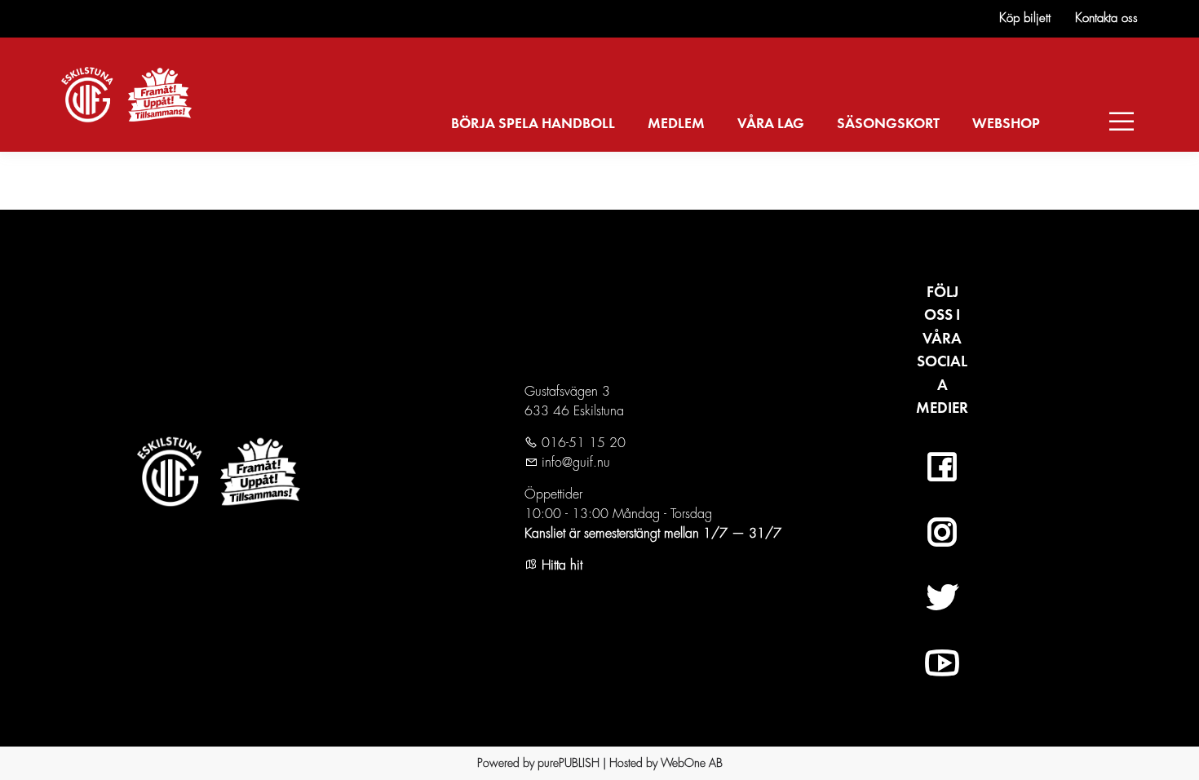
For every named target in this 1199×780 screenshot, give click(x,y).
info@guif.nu (574, 462)
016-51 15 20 (582, 443)
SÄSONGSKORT (888, 124)
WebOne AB (692, 763)
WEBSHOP (1006, 124)
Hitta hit (560, 565)
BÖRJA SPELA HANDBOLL (533, 124)
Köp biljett (1025, 18)
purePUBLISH (569, 763)
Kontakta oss (1106, 18)
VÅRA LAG (770, 124)
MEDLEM (676, 124)
